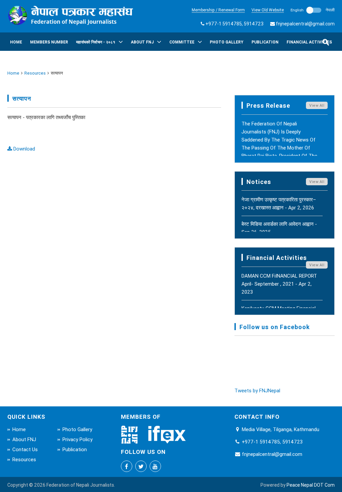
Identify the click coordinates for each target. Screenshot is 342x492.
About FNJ (142, 41)
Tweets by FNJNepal (257, 390)
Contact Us (25, 449)
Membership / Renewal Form (218, 9)
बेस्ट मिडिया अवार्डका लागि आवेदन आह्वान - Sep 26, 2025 (279, 228)
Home (16, 41)
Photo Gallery (226, 41)
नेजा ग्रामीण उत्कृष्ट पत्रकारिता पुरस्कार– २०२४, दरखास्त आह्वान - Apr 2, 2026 (278, 203)
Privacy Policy (77, 439)
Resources (35, 73)
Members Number (49, 41)
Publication (265, 41)
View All (316, 105)
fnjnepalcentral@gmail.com (305, 24)
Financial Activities (309, 41)
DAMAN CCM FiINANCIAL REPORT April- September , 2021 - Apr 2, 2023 (279, 284)
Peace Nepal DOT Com (311, 485)
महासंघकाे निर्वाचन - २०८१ (95, 41)
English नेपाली (313, 9)
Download (23, 148)
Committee (181, 41)
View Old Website (267, 9)
